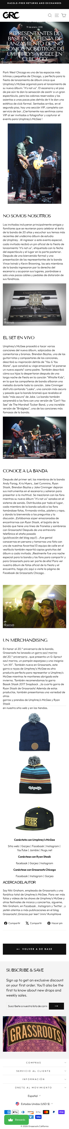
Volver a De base (36, 949)
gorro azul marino (46, 652)
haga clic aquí (25, 569)
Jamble (34, 850)
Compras (33, 1062)
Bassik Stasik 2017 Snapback (20, 684)
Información (33, 1079)
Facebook (38, 846)
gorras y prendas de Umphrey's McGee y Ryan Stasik (31, 701)
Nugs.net (46, 850)
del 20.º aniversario (15, 656)
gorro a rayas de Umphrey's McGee (25, 668)
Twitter (57, 906)
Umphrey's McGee (14, 84)
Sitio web (13, 846)
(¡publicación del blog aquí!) (20, 537)
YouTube (22, 850)
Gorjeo (25, 846)
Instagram (52, 846)
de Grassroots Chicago (30, 573)
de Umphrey (10, 240)
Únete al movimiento (33, 1087)
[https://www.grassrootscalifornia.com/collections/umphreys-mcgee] (34, 163)
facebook (21, 863)
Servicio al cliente (33, 1071)
